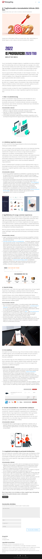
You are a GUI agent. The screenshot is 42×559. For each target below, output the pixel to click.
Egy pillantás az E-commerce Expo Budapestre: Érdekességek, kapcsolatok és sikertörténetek (18, 548)
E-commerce (19, 11)
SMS (26, 311)
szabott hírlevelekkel (31, 371)
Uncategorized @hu (5, 539)
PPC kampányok (35, 182)
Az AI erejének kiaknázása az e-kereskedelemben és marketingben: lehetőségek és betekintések (19, 545)
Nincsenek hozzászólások (27, 11)
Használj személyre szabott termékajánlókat (13, 241)
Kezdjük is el (5, 496)
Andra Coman (8, 11)
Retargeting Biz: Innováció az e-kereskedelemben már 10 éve (13, 544)
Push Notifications (34, 311)
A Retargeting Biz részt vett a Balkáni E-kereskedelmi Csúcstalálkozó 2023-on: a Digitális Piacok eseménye (21, 547)
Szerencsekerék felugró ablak (20, 259)
